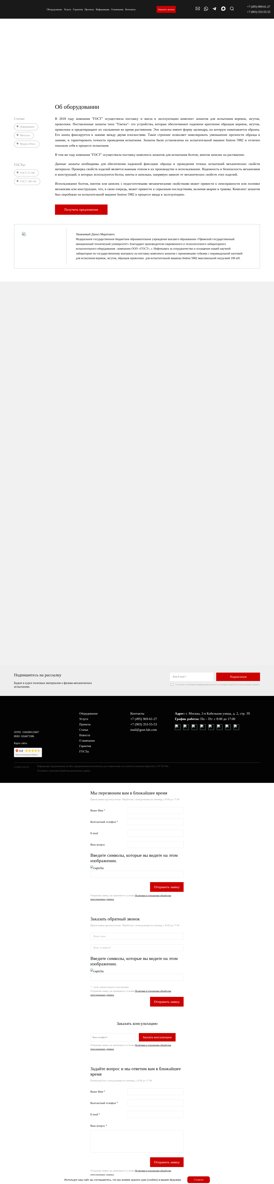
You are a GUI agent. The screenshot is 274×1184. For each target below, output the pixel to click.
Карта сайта (20, 743)
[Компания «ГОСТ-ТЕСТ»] (15, 9)
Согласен (198, 1179)
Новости (84, 735)
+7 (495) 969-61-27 (258, 6)
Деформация (27, 126)
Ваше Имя (96, 810)
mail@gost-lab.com (143, 730)
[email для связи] (198, 10)
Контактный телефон (103, 821)
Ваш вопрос (97, 844)
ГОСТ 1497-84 (28, 181)
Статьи (83, 729)
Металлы (25, 135)
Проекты (85, 724)
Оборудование (88, 713)
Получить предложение (81, 209)
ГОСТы (84, 751)
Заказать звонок (166, 9)
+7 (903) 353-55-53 (258, 11)
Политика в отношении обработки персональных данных (63, 770)
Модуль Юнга (27, 144)
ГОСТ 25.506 (27, 172)
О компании (87, 740)
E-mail (94, 833)
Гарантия (85, 746)
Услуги (83, 719)
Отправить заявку (167, 887)
